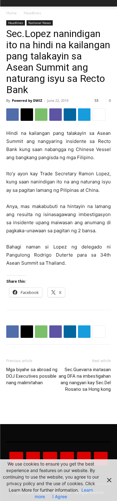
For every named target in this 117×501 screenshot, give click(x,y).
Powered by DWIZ (27, 100)
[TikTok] (67, 459)
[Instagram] (33, 459)
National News (39, 23)
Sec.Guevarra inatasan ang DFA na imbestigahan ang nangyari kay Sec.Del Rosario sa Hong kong (85, 379)
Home (11, 13)
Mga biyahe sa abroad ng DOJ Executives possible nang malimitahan (31, 376)
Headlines (32, 13)
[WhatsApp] (41, 114)
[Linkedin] (70, 114)
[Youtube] (101, 459)
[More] (98, 114)
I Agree (59, 496)
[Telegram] (84, 114)
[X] (27, 114)
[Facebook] (12, 114)
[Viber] (55, 114)
